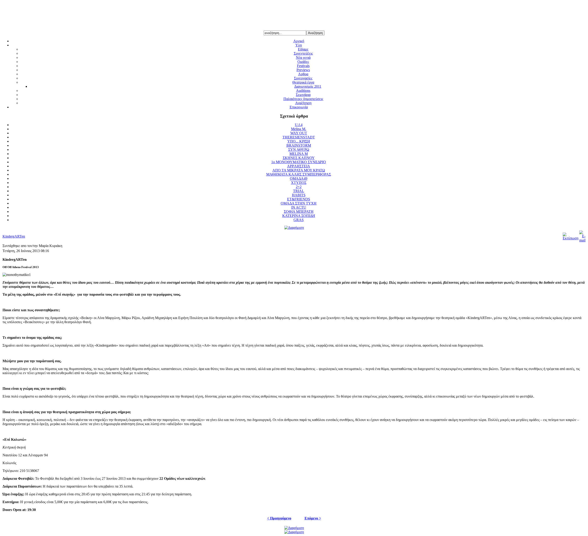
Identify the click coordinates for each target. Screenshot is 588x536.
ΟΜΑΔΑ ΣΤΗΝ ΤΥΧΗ (299, 203)
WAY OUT (298, 133)
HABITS (298, 195)
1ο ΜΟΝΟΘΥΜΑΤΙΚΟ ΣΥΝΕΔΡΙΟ (298, 162)
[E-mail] (582, 240)
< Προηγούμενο (279, 518)
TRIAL (298, 191)
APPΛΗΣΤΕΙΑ (298, 166)
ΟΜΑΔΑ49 (298, 178)
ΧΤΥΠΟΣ (298, 183)
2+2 (299, 187)
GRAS (299, 220)
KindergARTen (14, 236)
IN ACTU (298, 207)
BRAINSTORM (298, 145)
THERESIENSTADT (299, 137)
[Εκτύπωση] (570, 238)
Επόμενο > (313, 518)
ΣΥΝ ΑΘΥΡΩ (298, 150)
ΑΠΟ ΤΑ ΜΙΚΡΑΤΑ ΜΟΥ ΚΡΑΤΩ (298, 170)
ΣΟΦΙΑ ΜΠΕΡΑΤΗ (299, 211)
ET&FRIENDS (298, 199)
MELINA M (298, 154)
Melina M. (298, 129)
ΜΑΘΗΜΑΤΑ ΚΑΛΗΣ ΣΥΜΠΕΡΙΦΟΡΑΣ (298, 174)
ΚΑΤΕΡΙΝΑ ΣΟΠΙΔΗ (298, 216)
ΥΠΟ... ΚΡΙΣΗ (298, 141)
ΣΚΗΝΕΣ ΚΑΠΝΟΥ (299, 158)
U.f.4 (298, 125)
